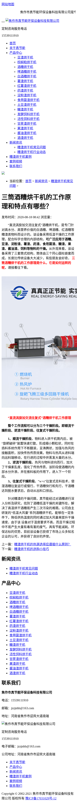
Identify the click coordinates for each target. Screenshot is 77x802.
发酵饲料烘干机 (28, 114)
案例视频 (15, 161)
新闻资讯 (15, 142)
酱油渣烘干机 (26, 133)
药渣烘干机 (25, 90)
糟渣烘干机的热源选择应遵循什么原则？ (42, 544)
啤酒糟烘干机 (26, 71)
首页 (12, 43)
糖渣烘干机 (25, 109)
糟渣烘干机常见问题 (31, 147)
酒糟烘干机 (25, 67)
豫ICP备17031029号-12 (40, 798)
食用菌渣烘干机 (28, 100)
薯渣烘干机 (25, 81)
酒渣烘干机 (25, 137)
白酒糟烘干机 (26, 76)
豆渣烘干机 (25, 57)
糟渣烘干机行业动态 (31, 152)
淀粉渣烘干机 (26, 95)
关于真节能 (17, 48)
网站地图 (8, 4)
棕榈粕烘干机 (26, 62)
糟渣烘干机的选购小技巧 (31, 549)
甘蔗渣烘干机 (26, 123)
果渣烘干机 (25, 128)
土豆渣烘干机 (26, 104)
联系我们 (15, 166)
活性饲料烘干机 (28, 119)
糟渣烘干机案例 (20, 156)
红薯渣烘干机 (26, 85)
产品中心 (15, 52)
